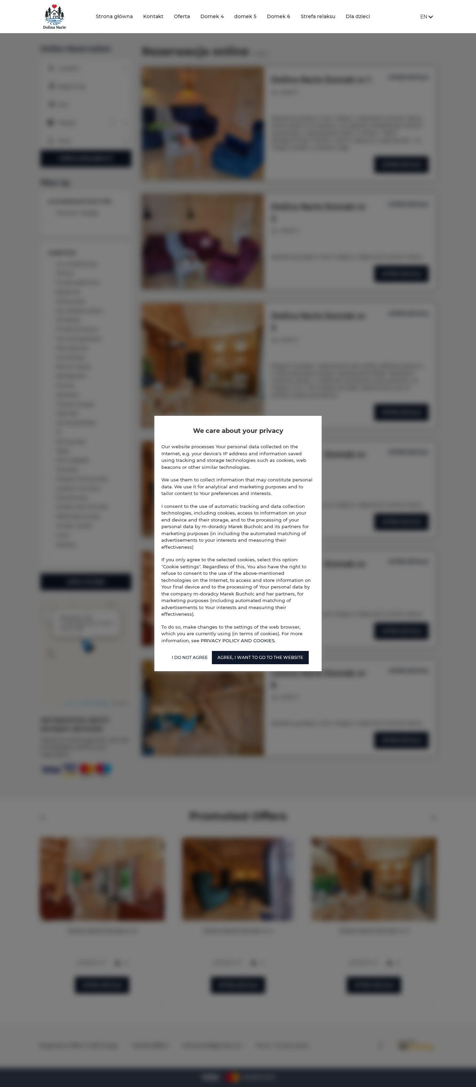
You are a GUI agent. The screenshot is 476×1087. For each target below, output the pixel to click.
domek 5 (245, 16)
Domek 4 (212, 16)
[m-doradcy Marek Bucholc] (62, 16)
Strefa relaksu (318, 16)
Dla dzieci (358, 16)
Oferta (182, 16)
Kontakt (153, 16)
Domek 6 (278, 16)
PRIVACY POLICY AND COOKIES (238, 640)
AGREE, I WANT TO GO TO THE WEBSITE (260, 657)
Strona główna (114, 16)
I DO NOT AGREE (190, 657)
